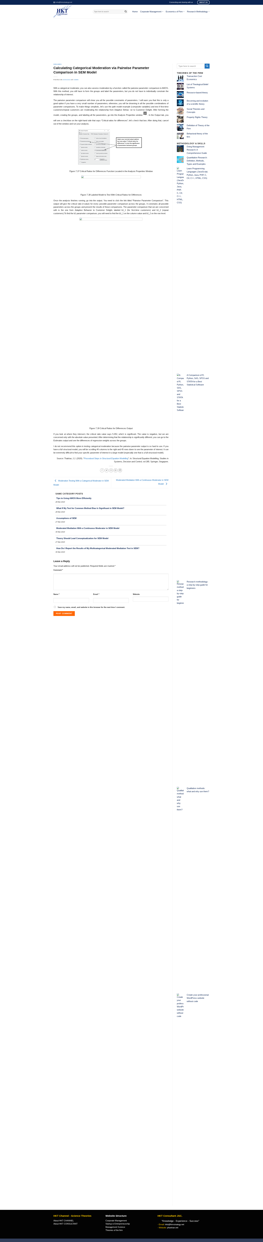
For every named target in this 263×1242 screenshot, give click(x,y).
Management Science (115, 1227)
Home (135, 12)
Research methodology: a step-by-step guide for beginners (197, 585)
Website (136, 594)
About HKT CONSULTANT (65, 1224)
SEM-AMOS (57, 64)
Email (96, 594)
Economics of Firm (174, 12)
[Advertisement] (131, 39)
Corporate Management (150, 12)
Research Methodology (197, 12)
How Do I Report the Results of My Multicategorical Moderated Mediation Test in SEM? (97, 548)
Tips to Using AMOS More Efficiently (73, 498)
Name (56, 594)
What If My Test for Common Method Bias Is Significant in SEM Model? (90, 508)
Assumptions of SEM (66, 518)
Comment (58, 570)
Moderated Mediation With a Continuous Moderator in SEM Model (87, 528)
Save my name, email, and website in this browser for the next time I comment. (91, 607)
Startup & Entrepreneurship (117, 1224)
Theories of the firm (114, 1230)
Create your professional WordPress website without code (198, 998)
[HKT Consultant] (71, 11)
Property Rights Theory (197, 117)
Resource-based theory (197, 93)
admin (76, 79)
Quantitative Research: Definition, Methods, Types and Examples (197, 161)
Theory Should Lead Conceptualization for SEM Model (82, 538)
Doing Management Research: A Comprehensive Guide (197, 150)
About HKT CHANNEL (63, 1221)
